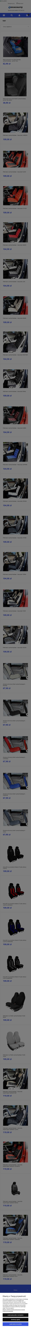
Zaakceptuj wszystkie (15, 1324)
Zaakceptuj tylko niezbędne (15, 1315)
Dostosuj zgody (15, 1319)
